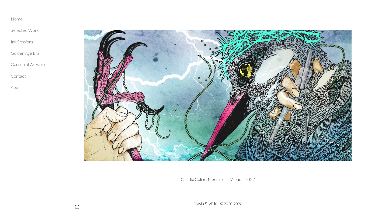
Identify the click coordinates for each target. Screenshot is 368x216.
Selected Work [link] (25, 30)
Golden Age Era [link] (25, 53)
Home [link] (17, 18)
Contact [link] (18, 75)
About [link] (16, 87)
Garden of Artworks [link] (29, 64)
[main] (218, 179)
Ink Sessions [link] (22, 41)
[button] (361, 7)
